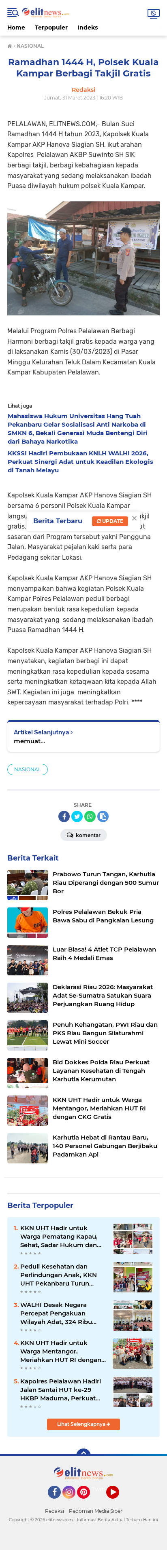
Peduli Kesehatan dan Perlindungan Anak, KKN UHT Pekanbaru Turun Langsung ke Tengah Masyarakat (58, 1275)
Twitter (102, 1489)
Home (16, 27)
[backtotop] (83, 1455)
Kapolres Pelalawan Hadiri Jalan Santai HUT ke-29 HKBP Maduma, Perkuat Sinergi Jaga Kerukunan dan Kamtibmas (60, 1389)
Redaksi (54, 1511)
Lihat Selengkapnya (82, 1424)
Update (112, 521)
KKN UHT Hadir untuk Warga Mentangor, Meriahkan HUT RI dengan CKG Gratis (60, 1351)
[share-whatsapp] (90, 816)
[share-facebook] (64, 816)
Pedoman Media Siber (95, 1511)
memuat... (29, 741)
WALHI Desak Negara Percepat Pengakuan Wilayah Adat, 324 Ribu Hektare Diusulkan (56, 1313)
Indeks (87, 27)
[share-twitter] (77, 816)
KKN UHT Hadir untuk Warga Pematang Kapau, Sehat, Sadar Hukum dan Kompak (59, 1236)
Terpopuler (51, 27)
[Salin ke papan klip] (103, 816)
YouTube (118, 1502)
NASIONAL (27, 769)
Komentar (88, 835)
